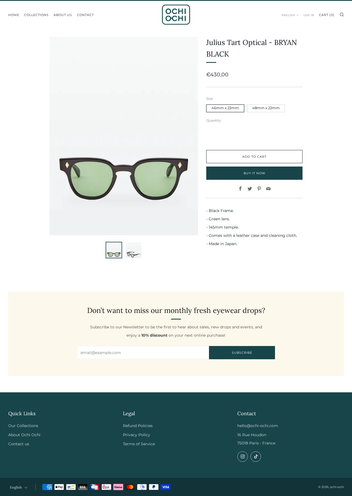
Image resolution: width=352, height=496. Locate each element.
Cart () (326, 15)
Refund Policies (138, 425)
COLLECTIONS (36, 15)
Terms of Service (139, 443)
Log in (309, 15)
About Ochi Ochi (24, 434)
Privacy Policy (136, 434)
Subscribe (242, 353)
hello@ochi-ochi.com (257, 425)
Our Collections (23, 425)
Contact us (18, 443)
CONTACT (85, 15)
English (288, 15)
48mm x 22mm (266, 108)
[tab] (114, 250)
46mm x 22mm (225, 108)
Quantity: (214, 120)
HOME (13, 15)
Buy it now (254, 173)
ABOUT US (63, 15)
